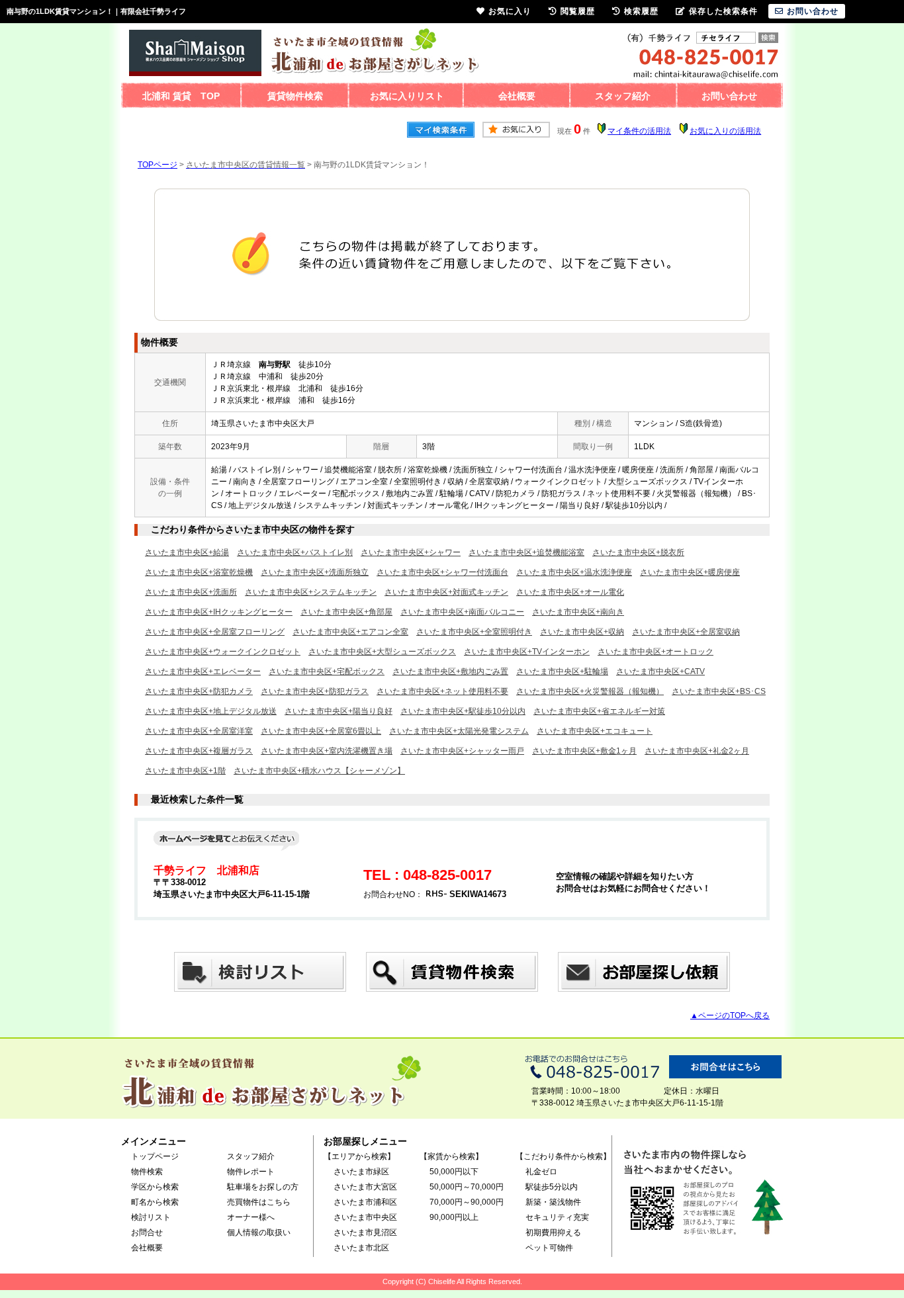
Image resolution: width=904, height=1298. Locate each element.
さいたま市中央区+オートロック (655, 651)
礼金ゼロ (541, 1171)
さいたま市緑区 (361, 1171)
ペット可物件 (549, 1247)
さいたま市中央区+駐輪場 (562, 671)
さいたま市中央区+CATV (660, 671)
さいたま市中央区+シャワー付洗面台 (442, 572)
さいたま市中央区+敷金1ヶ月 (584, 751)
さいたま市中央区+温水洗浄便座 (574, 572)
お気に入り (509, 11)
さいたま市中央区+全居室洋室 (199, 731)
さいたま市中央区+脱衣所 (638, 552)
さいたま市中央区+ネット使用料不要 (442, 691)
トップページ (155, 1156)
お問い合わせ (729, 96)
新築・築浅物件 (553, 1202)
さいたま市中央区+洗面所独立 (315, 572)
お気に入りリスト (407, 96)
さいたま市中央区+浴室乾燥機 (199, 572)
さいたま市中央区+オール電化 (570, 592)
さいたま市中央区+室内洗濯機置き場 (326, 751)
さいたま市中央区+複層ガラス (199, 751)
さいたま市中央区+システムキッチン (311, 592)
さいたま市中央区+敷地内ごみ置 (450, 671)
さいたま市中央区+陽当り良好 (338, 711)
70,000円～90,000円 (466, 1202)
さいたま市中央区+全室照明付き (474, 631)
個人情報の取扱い (259, 1232)
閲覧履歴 (578, 11)
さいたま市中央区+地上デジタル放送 (211, 711)
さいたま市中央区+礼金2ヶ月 (697, 751)
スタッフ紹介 (623, 96)
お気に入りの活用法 (725, 131)
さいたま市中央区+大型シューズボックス (382, 651)
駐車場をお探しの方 (262, 1186)
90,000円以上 (453, 1217)
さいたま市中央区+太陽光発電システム (459, 731)
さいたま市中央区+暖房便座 (690, 572)
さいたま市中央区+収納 (582, 631)
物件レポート (251, 1171)
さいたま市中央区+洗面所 (191, 592)
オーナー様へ (251, 1217)
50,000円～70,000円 (466, 1186)
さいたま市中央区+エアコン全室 (350, 631)
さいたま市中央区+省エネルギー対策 (599, 711)
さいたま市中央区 (365, 1217)
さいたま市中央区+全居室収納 (686, 631)
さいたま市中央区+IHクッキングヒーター (219, 612)
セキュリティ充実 (557, 1217)
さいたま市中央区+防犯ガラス (315, 691)
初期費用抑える (553, 1232)
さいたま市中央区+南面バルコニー (462, 612)
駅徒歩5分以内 (551, 1186)
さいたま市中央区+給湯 (187, 552)
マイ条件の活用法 (639, 131)
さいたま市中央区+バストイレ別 (295, 552)
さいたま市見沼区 (365, 1232)
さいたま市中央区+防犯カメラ (199, 691)
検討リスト (151, 1217)
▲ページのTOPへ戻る (730, 1015)
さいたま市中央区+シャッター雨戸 (462, 751)
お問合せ (147, 1232)
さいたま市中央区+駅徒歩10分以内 (462, 711)
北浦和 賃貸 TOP (181, 96)
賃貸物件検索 (295, 96)
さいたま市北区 (361, 1247)
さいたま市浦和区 (365, 1202)
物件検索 (147, 1171)
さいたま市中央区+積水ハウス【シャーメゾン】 (319, 770)
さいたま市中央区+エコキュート (595, 731)
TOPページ (157, 164)
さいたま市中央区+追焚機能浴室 (526, 552)
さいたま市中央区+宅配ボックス (326, 671)
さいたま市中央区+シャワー (411, 552)
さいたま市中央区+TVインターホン (527, 651)
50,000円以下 (453, 1171)
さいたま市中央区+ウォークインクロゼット (222, 651)
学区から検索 (155, 1186)
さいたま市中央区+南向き (578, 612)
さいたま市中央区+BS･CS (719, 691)
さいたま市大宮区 (365, 1186)
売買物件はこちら (259, 1202)
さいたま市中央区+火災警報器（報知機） (590, 691)
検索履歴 (641, 11)
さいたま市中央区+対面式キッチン (446, 592)
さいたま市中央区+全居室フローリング (215, 631)
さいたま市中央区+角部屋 (346, 612)
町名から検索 (155, 1202)
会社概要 (516, 96)
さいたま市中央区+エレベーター (203, 671)
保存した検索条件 (723, 11)
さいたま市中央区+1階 (185, 770)
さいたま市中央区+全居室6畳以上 (321, 731)
